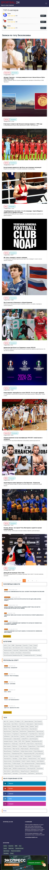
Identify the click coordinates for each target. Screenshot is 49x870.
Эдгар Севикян (7, 771)
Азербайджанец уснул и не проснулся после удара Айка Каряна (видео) (22, 599)
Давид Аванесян (39, 736)
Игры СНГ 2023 (22, 743)
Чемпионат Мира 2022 (8, 766)
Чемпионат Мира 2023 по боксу (21, 766)
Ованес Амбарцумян (38, 751)
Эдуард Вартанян (34, 771)
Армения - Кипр (15, 726)
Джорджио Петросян (8, 741)
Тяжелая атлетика (7, 650)
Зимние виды (15, 743)
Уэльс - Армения (41, 758)
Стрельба (12, 652)
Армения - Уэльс (7, 728)
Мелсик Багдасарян (34, 748)
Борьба (6, 589)
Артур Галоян (15, 731)
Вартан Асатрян (40, 731)
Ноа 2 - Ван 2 (7, 691)
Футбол (6, 605)
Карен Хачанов (38, 743)
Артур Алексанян (7, 731)
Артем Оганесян (24, 728)
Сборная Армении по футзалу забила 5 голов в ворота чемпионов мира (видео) (23, 631)
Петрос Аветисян (39, 753)
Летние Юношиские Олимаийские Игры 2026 (13, 655)
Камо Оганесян (30, 743)
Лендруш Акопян (31, 746)
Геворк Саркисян (7, 733)
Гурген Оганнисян (30, 736)
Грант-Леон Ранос (15, 736)
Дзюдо (15, 741)
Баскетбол (25, 645)
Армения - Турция (34, 726)
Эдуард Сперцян (7, 773)
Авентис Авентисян (29, 721)
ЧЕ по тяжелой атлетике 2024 (28, 763)
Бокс (5, 613)
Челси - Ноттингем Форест (11, 699)
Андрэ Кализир (7, 723)
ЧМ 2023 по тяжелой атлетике (19, 768)
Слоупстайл (15, 650)
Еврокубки (28, 741)
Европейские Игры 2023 (37, 741)
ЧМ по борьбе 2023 (31, 768)
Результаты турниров (14, 756)
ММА (13, 645)
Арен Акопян (22, 723)
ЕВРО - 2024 (21, 741)
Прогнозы (6, 756)
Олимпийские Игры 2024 (17, 753)
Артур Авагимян (33, 728)
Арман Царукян (30, 723)
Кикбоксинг (14, 746)
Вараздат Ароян (31, 731)
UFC (22, 721)
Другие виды (7, 597)
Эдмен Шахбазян (15, 771)
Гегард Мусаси (15, 733)
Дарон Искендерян (33, 738)
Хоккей (34, 647)
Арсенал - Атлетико (9, 683)
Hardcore (12, 721)
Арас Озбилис (15, 723)
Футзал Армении (16, 761)
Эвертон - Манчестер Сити (11, 707)
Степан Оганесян (36, 756)
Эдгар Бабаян (40, 768)
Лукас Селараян (40, 746)
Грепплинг (23, 736)
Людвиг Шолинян (7, 748)
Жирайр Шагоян (7, 743)
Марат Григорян (16, 748)
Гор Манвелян (7, 736)
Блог (22, 647)
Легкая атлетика (26, 652)
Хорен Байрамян (40, 761)
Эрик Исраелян (39, 773)
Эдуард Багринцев (25, 771)
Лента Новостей (16, 647)
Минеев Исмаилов (7, 751)
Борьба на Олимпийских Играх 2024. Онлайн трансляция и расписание (24, 591)
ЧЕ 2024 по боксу (7, 763)
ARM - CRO (6, 721)
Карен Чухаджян (7, 746)
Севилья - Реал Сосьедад (11, 675)
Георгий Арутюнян (33, 733)
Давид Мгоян (25, 738)
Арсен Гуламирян (16, 728)
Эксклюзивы (15, 773)
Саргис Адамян (28, 756)
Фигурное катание (23, 650)
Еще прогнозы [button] (7, 712)
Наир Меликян (16, 751)
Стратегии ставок (7, 647)
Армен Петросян (7, 726)
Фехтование (18, 652)
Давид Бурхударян (8, 738)
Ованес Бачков (7, 753)
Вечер (4, 810)
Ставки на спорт (28, 647)
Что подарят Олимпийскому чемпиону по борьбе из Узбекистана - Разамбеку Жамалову (23, 623)
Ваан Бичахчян (23, 731)
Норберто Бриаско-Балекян (26, 751)
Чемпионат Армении (40, 763)
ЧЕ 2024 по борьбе (16, 763)
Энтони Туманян (22, 773)
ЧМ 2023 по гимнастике (35, 766)
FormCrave (10, 19)
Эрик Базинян (31, 773)
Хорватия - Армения (30, 761)
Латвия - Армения (23, 746)
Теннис (30, 645)
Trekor (9, 13)
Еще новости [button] (7, 636)
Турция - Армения (23, 758)
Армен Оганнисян (38, 723)
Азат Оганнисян (38, 721)
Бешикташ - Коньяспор (10, 667)
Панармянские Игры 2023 (29, 655)
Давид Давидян (16, 738)
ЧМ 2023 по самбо (7, 768)
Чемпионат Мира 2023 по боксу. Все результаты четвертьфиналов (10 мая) (23, 615)
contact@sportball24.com (31, 837)
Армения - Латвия (24, 726)
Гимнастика (6, 652)
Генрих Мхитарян (24, 733)
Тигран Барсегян (7, 758)
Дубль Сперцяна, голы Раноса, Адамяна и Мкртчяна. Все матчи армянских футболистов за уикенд (22, 607)
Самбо (21, 756)
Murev (9, 26)
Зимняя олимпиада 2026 (34, 650)
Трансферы (38, 655)
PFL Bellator (17, 721)
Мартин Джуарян (25, 748)
